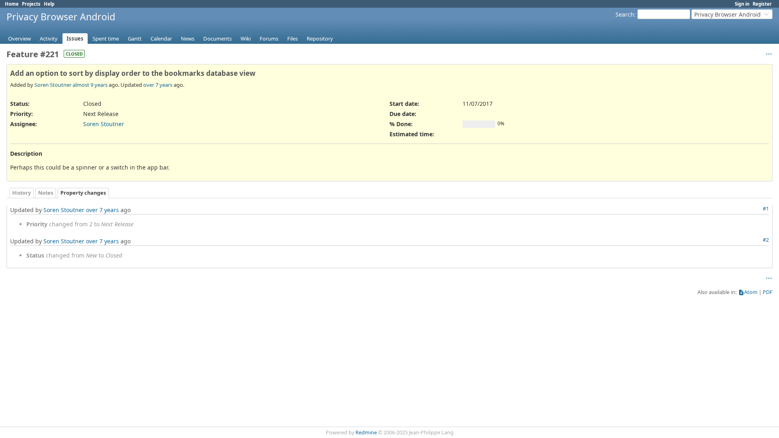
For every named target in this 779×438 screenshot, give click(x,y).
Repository (320, 38)
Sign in (742, 4)
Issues (75, 38)
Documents (217, 38)
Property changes (83, 192)
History (21, 192)
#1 (766, 208)
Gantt (135, 38)
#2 (766, 239)
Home (12, 4)
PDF (768, 292)
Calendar (161, 38)
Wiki (246, 38)
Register (762, 4)
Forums (269, 38)
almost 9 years (90, 84)
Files (292, 38)
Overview (19, 38)
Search (624, 14)
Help (49, 4)
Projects (31, 4)
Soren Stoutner (52, 84)
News (187, 38)
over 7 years (157, 84)
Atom (750, 292)
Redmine (366, 432)
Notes (45, 192)
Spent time (106, 38)
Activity (49, 38)
